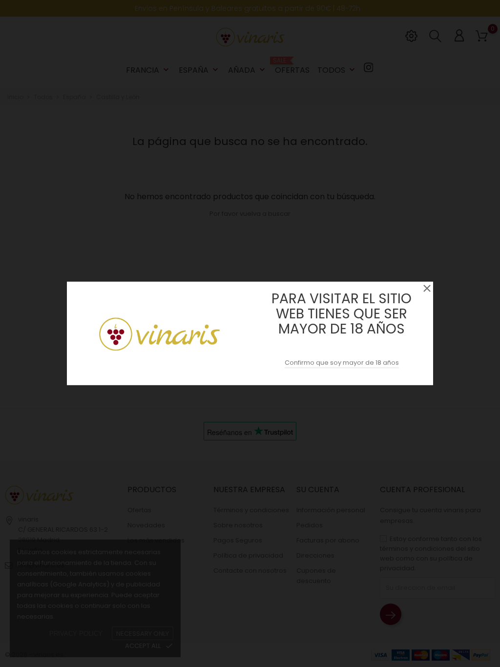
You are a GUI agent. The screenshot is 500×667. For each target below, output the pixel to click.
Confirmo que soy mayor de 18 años (342, 362)
